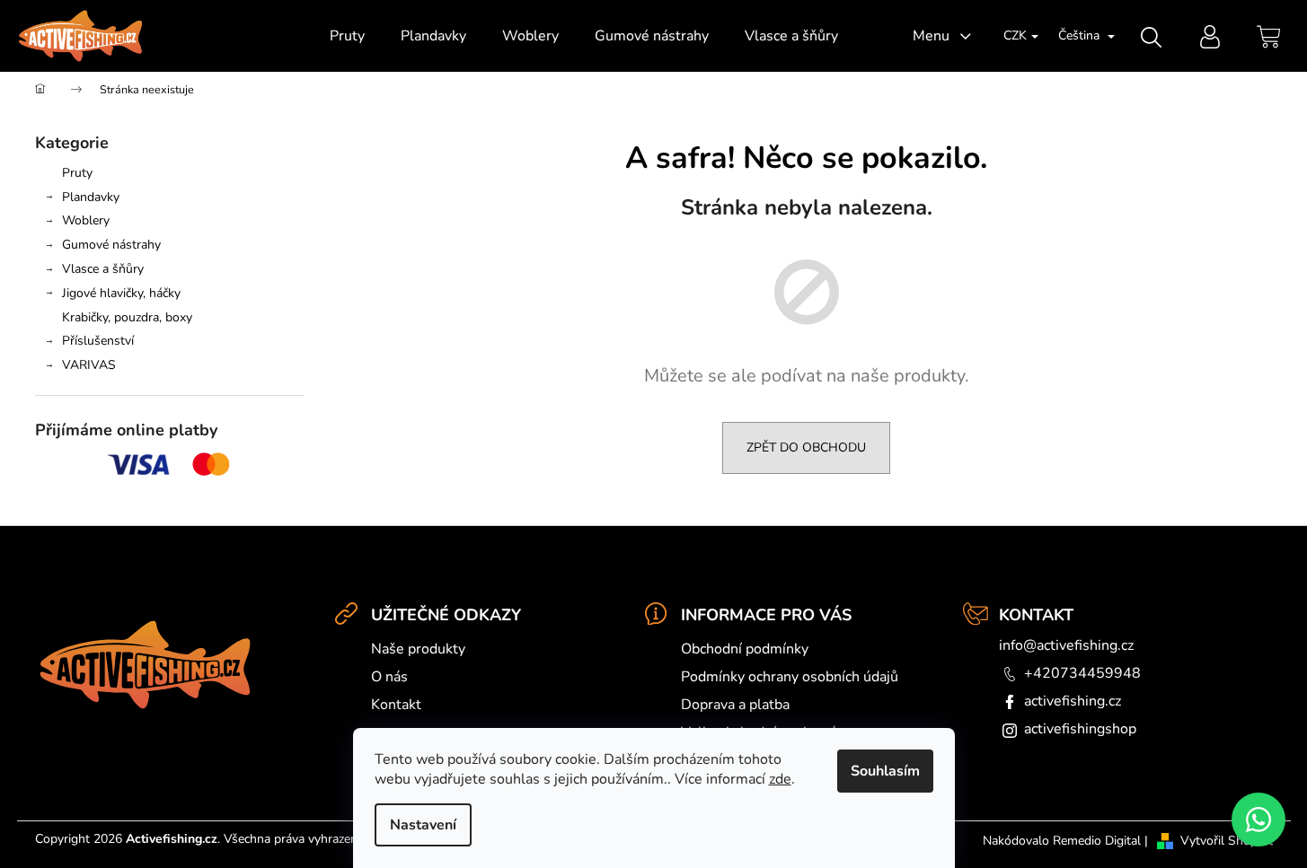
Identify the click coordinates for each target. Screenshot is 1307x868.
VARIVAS (89, 364)
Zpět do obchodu (806, 447)
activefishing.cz (1072, 701)
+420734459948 (1082, 673)
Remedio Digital (1097, 840)
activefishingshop (1080, 729)
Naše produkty (418, 649)
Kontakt (396, 705)
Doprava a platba (735, 705)
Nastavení (423, 825)
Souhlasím (885, 771)
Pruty (77, 172)
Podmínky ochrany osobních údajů (789, 677)
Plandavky (90, 197)
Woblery (86, 220)
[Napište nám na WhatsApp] (1258, 819)
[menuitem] (347, 36)
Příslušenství (98, 340)
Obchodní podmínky (744, 649)
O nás (389, 677)
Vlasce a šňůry (103, 268)
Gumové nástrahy (111, 244)
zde (780, 779)
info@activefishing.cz (1066, 645)
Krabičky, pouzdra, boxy (127, 317)
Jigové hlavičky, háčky (121, 293)
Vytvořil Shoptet (1226, 840)
